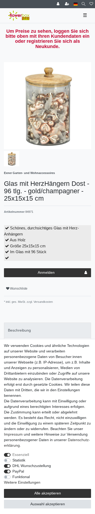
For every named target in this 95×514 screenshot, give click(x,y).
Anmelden (46, 272)
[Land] (75, 4)
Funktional (21, 477)
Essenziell (20, 454)
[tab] (47, 330)
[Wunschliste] (91, 4)
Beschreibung (19, 330)
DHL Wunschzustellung (31, 466)
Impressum (13, 434)
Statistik (18, 460)
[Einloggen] (58, 4)
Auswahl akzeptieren (47, 504)
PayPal (18, 471)
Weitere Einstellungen (22, 482)
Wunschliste (18, 288)
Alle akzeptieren (47, 493)
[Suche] (83, 4)
